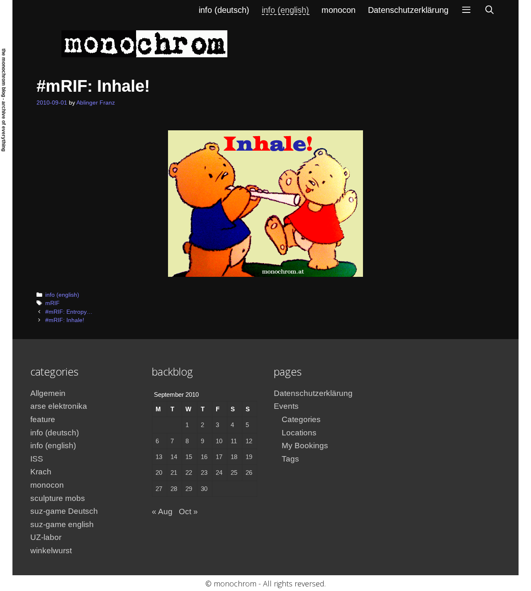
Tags (290, 458)
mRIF (52, 303)
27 (159, 488)
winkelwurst (51, 550)
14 (174, 456)
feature (42, 419)
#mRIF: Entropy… (69, 312)
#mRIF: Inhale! (64, 320)
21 (174, 472)
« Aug (162, 511)
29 (188, 488)
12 (249, 440)
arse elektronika (58, 406)
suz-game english (62, 524)
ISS (36, 458)
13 (159, 456)
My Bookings (305, 445)
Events (286, 406)
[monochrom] (144, 43)
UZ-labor (45, 537)
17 (219, 456)
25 (234, 472)
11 (234, 440)
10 (219, 440)
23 (204, 472)
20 (159, 472)
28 (174, 488)
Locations (299, 432)
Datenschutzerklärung (408, 10)
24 (219, 472)
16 (204, 456)
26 (249, 472)
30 (204, 488)
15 (188, 456)
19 (249, 456)
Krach (40, 471)
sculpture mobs (57, 498)
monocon (339, 10)
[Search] (489, 10)
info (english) (285, 10)
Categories (301, 419)
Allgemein (48, 393)
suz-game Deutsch (64, 511)
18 (234, 456)
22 (188, 472)
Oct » (188, 511)
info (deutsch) (224, 10)
